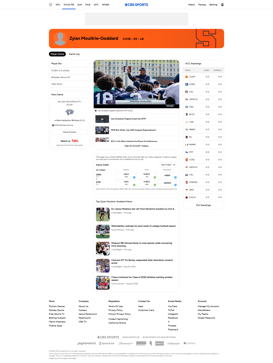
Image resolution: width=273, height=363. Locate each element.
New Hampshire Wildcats (68, 120)
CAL (191, 175)
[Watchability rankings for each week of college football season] (103, 235)
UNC (191, 107)
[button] (98, 104)
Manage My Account (208, 309)
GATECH (193, 99)
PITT (191, 152)
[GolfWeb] (190, 346)
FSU (191, 92)
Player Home (57, 54)
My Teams (203, 317)
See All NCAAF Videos (136, 146)
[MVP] (159, 345)
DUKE (192, 84)
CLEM (192, 77)
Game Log (74, 54)
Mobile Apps (55, 329)
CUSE (192, 159)
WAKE (192, 129)
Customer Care (146, 313)
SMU (191, 190)
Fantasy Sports (56, 313)
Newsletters (204, 313)
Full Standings (203, 205)
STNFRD (193, 182)
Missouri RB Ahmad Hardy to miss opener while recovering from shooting (141, 248)
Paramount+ (85, 321)
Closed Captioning (118, 322)
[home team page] (69, 112)
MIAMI (192, 144)
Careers (83, 313)
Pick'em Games (57, 309)
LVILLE (192, 197)
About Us (83, 309)
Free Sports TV (56, 317)
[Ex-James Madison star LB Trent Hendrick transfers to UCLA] (103, 218)
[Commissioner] (144, 345)
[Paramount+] (125, 346)
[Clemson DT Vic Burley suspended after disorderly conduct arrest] (103, 269)
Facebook (173, 321)
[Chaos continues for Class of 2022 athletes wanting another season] (103, 286)
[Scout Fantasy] (173, 346)
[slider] (136, 100)
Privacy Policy (115, 313)
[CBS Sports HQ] (131, 340)
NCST (192, 114)
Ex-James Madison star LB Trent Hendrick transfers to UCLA (142, 212)
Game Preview (69, 132)
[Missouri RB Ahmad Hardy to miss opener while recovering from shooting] (103, 252)
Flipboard (173, 333)
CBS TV (83, 325)
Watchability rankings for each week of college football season (143, 229)
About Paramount (88, 317)
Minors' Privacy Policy (119, 317)
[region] (136, 84)
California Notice (117, 326)
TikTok (171, 313)
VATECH (193, 167)
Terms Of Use (115, 309)
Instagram (173, 317)
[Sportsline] (106, 346)
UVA (191, 122)
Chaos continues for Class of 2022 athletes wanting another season (142, 282)
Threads (172, 329)
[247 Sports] (86, 346)
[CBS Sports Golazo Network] (159, 340)
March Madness (57, 325)
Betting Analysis (57, 321)
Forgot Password (206, 321)
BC (190, 137)
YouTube (172, 309)
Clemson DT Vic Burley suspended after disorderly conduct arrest (142, 265)
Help (140, 309)
